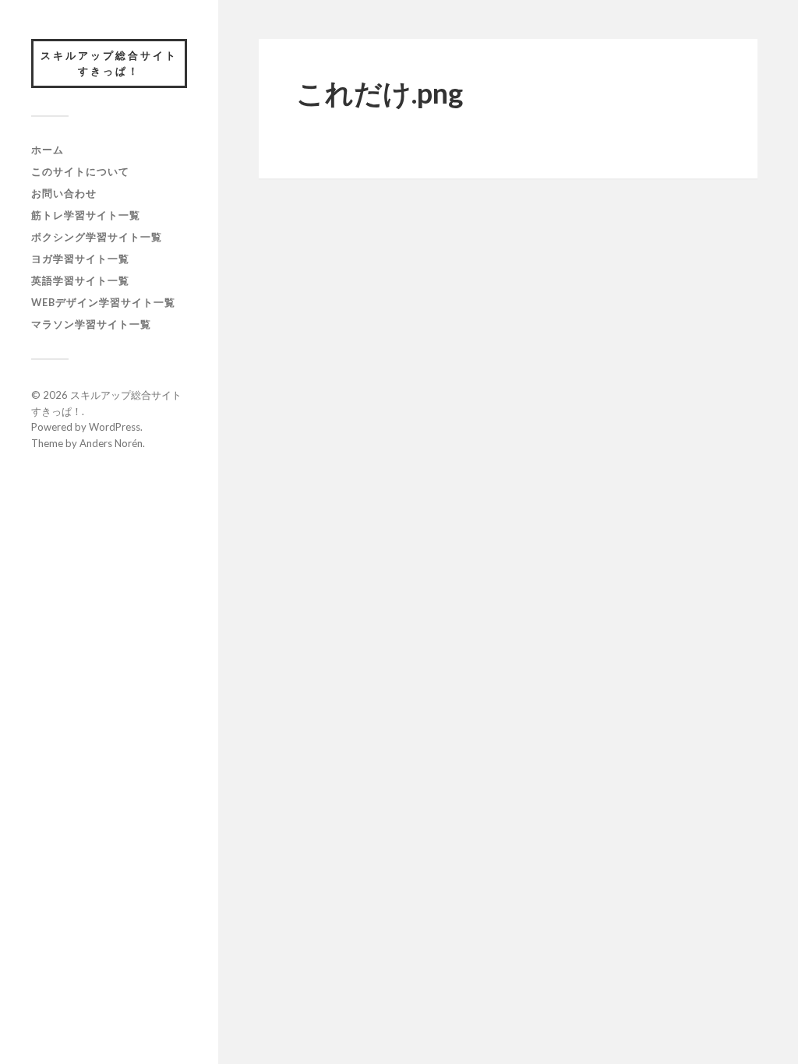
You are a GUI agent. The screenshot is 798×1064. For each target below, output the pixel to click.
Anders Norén (111, 443)
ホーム (47, 149)
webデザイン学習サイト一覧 (103, 302)
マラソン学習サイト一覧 (91, 324)
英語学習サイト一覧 (80, 280)
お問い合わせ (64, 193)
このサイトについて (80, 171)
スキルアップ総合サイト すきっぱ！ (114, 63)
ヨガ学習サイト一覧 (80, 258)
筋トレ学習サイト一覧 (85, 215)
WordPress (114, 427)
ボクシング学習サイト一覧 (96, 237)
